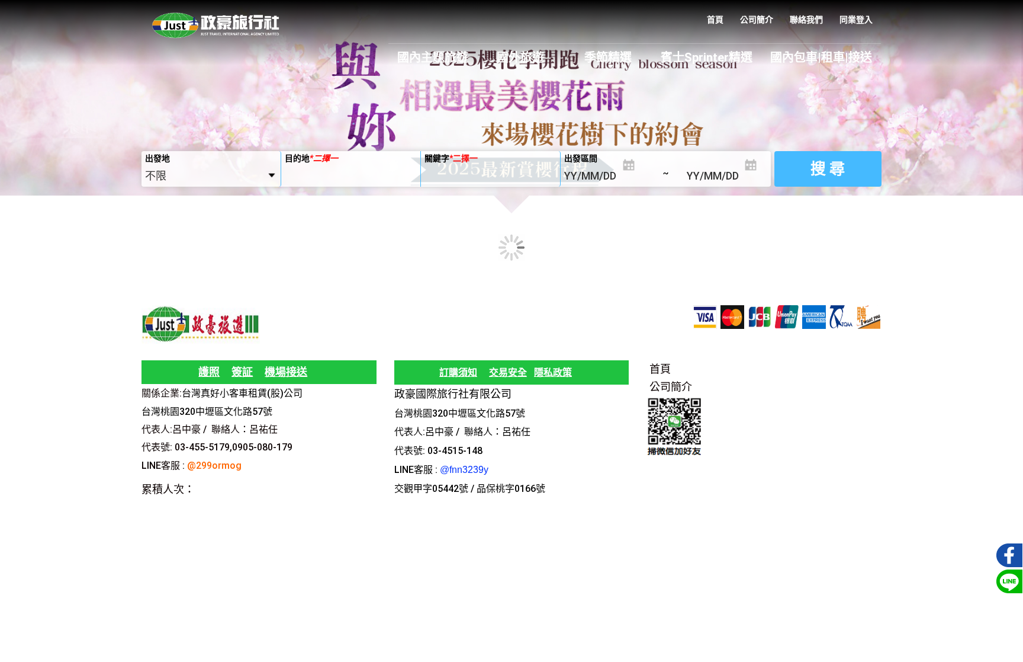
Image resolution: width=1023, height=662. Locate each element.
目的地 (311, 158)
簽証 (242, 372)
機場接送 (286, 372)
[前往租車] (273, 411)
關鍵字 (451, 158)
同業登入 (856, 19)
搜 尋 (827, 169)
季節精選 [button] (608, 57)
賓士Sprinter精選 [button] (706, 57)
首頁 (715, 19)
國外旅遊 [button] (520, 57)
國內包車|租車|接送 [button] (821, 57)
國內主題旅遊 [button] (432, 57)
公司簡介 (756, 19)
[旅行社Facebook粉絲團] (1007, 554)
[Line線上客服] (1007, 580)
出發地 (157, 158)
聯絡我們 (806, 19)
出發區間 (580, 158)
